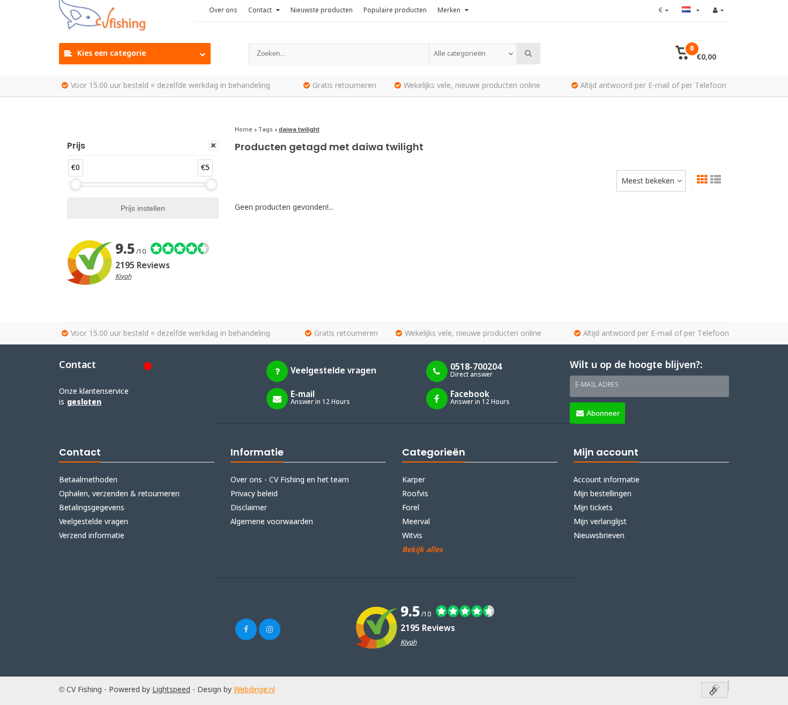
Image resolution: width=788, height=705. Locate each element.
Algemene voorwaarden (272, 522)
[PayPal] (728, 685)
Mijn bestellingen (602, 494)
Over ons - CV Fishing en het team (290, 480)
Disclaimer (249, 508)
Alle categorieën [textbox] (460, 53)
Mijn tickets (593, 508)
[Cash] (714, 691)
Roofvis (415, 494)
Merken (449, 10)
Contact (260, 10)
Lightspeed (171, 690)
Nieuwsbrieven (599, 536)
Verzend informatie (91, 536)
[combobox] (473, 53)
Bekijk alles (422, 550)
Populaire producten (395, 10)
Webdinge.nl (254, 690)
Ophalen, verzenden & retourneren (119, 494)
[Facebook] (246, 629)
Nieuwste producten (322, 10)
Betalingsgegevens (91, 508)
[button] (695, 53)
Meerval (416, 522)
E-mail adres (597, 385)
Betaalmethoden (88, 480)
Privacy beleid (254, 494)
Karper (413, 480)
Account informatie (607, 480)
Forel (410, 508)
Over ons (223, 10)
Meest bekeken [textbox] (647, 181)
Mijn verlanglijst (600, 522)
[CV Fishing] (126, 16)
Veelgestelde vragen (93, 522)
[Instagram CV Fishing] (269, 629)
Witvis (412, 536)
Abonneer (603, 413)
